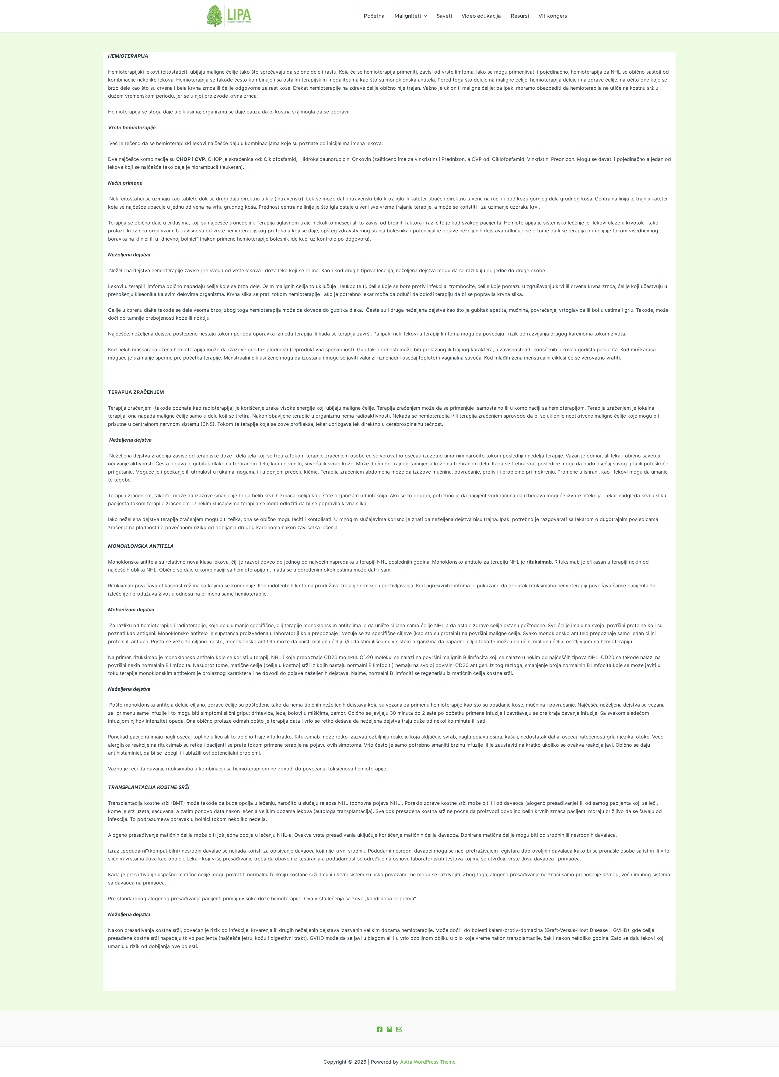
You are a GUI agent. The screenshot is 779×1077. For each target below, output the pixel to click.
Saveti (444, 16)
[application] (424, 16)
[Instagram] (389, 1029)
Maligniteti (407, 16)
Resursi (520, 16)
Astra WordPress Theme (428, 1062)
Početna (374, 16)
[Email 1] (399, 1029)
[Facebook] (380, 1029)
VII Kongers (553, 16)
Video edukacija (481, 16)
